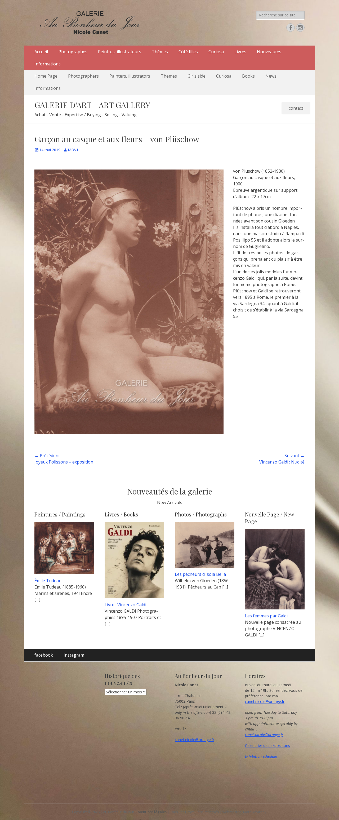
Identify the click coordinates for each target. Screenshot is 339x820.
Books (248, 76)
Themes (169, 76)
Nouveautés (269, 52)
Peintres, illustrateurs (119, 52)
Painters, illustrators (129, 76)
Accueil (41, 52)
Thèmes (160, 52)
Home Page (45, 76)
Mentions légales (152, 811)
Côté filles (188, 52)
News (270, 76)
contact (296, 108)
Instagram (74, 655)
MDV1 (73, 149)
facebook (43, 655)
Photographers (83, 76)
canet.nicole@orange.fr (194, 739)
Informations (47, 64)
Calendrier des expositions (267, 745)
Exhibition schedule (261, 756)
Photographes (73, 52)
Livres (240, 52)
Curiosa (216, 52)
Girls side (197, 76)
